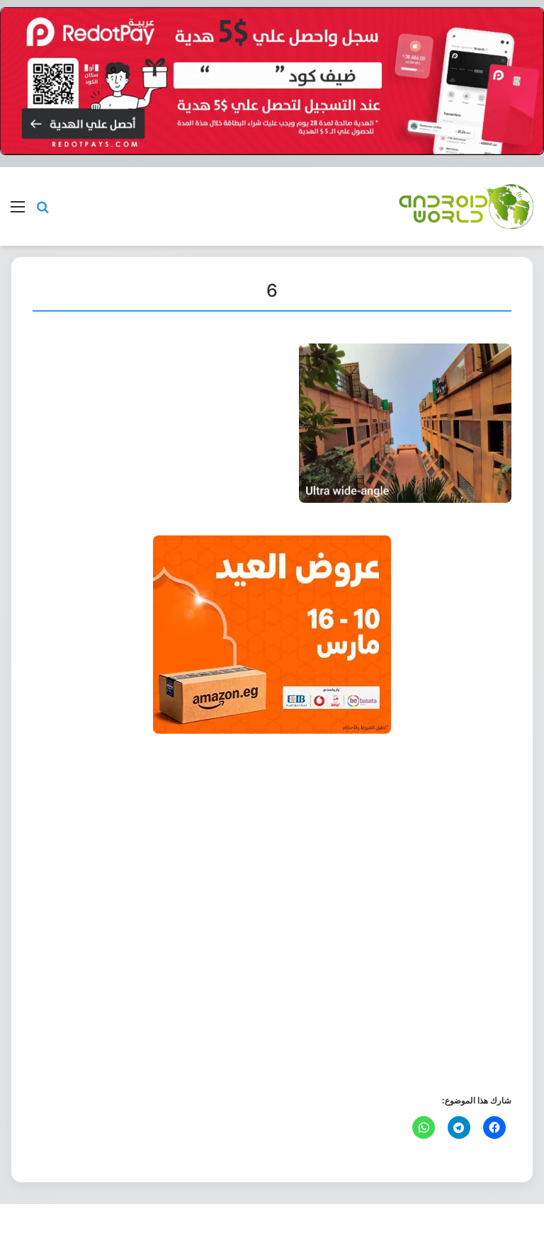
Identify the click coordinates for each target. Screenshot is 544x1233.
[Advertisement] (272, 912)
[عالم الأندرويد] (466, 206)
